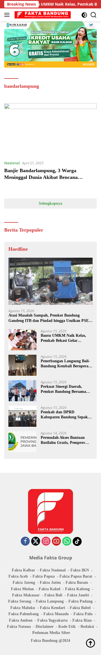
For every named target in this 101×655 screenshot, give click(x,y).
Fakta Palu (83, 614)
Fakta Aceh (18, 576)
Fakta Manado (56, 614)
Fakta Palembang (23, 614)
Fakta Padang (80, 601)
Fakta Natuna (19, 626)
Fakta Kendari (52, 608)
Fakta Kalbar (23, 570)
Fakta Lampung (50, 601)
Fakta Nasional (53, 570)
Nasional (12, 162)
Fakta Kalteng (77, 589)
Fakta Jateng (24, 582)
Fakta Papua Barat (75, 576)
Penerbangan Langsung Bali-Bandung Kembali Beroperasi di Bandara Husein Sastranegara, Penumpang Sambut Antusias (66, 364)
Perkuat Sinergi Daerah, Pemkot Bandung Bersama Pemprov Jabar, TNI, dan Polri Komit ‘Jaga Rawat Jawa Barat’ (63, 389)
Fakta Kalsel (49, 589)
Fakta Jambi (78, 595)
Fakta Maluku (22, 608)
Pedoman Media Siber (51, 633)
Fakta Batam (77, 582)
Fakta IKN (79, 570)
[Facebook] (25, 541)
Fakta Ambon (21, 620)
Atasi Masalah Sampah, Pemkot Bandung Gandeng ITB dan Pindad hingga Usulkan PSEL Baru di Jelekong (49, 318)
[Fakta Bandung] (42, 15)
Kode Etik (67, 626)
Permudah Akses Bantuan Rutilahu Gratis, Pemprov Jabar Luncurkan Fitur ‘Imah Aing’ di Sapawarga (66, 440)
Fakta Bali (53, 595)
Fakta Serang (19, 601)
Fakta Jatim (50, 582)
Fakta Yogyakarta (52, 620)
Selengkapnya (50, 203)
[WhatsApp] (66, 541)
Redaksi (87, 626)
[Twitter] (35, 541)
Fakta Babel (80, 608)
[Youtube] (56, 541)
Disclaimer (45, 626)
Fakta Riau (82, 620)
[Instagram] (46, 541)
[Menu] (8, 15)
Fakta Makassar (26, 595)
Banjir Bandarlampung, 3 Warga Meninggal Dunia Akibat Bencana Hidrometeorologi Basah (41, 177)
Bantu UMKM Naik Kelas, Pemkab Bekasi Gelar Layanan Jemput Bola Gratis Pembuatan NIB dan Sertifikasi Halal (65, 338)
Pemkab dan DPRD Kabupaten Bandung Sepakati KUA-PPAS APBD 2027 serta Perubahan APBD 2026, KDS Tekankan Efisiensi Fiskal (66, 415)
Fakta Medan (22, 589)
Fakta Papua (44, 576)
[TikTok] (77, 541)
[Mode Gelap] (84, 15)
